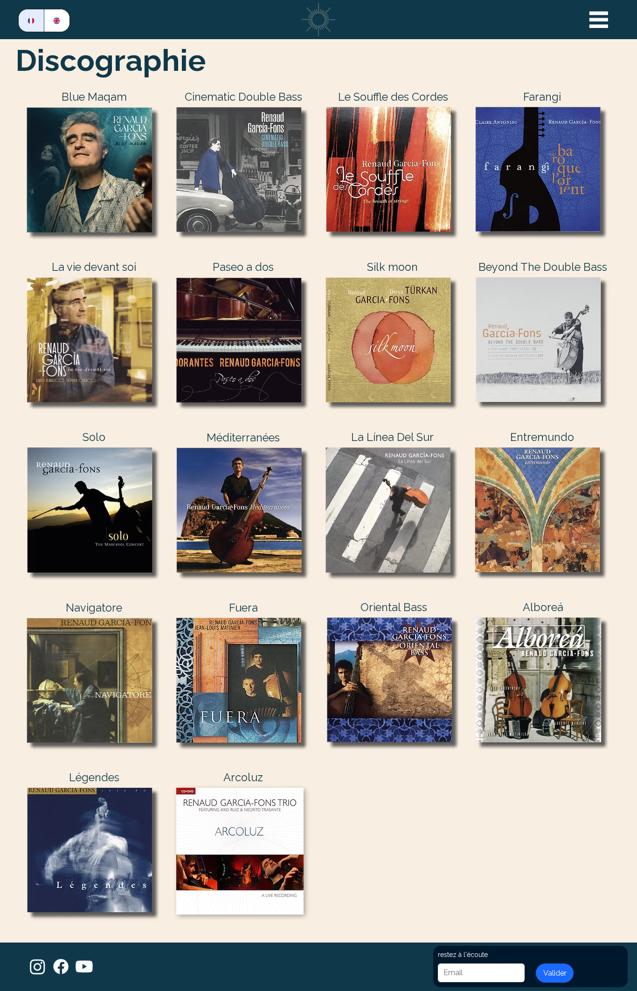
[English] (56, 20)
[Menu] (599, 19)
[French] (31, 20)
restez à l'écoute (463, 954)
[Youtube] (84, 967)
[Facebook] (61, 967)
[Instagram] (38, 967)
